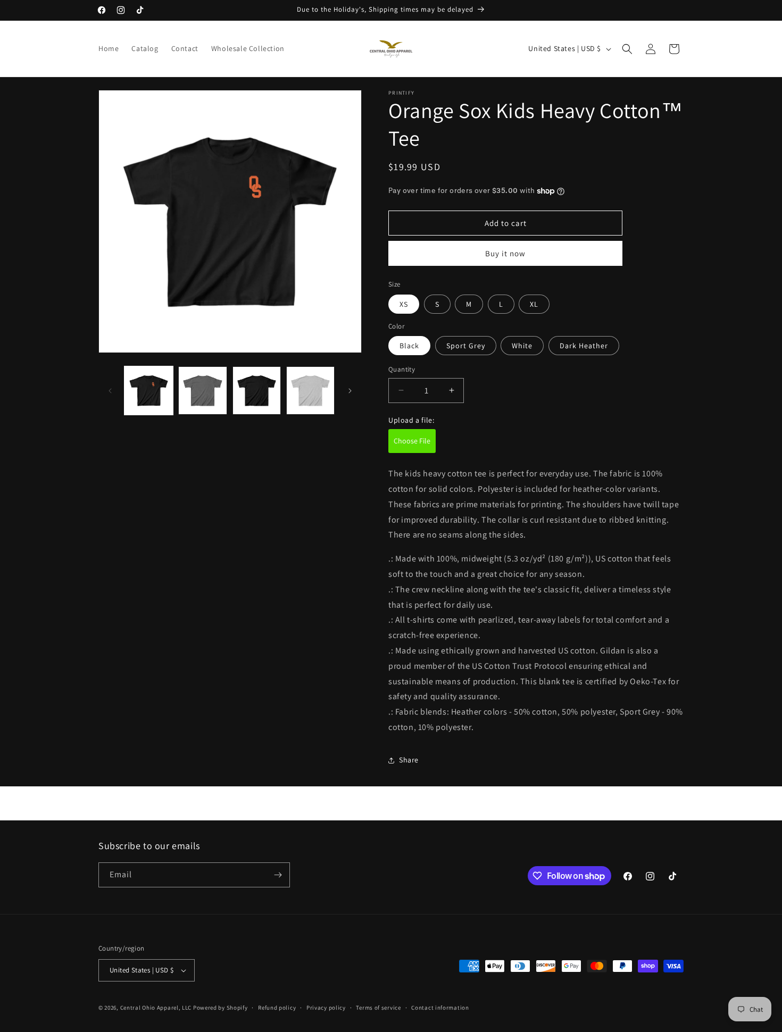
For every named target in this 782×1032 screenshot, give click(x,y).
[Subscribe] (277, 874)
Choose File (412, 441)
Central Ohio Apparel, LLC (156, 1007)
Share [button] (409, 760)
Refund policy (277, 1007)
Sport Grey (465, 345)
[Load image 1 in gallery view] (148, 390)
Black (409, 345)
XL (534, 304)
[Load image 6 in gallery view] (256, 390)
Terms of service (378, 1007)
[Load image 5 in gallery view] (202, 390)
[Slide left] (110, 390)
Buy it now (505, 253)
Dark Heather (584, 345)
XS (404, 304)
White (522, 345)
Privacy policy (326, 1007)
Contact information (440, 1007)
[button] (627, 49)
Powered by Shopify (220, 1007)
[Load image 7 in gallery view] (310, 390)
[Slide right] (350, 390)
